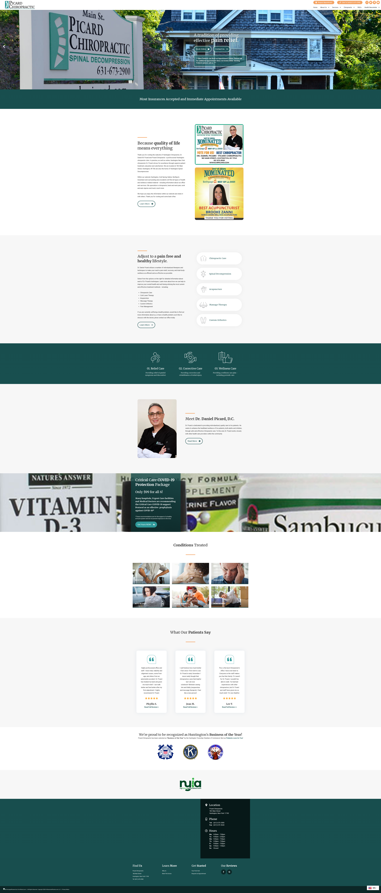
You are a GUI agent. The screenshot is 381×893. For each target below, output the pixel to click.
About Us (323, 7)
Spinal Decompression (220, 274)
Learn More (145, 204)
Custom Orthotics (217, 320)
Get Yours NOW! (144, 524)
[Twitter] (370, 2)
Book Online (201, 49)
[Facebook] (367, 2)
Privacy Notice (65, 889)
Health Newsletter (370, 7)
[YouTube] (378, 2)
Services (335, 7)
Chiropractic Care (217, 258)
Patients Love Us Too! (234, 738)
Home (315, 7)
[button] (4, 46)
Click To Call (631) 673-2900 (350, 2)
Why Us (164, 871)
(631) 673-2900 (218, 823)
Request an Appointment (199, 873)
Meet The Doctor (167, 873)
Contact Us (219, 49)
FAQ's (359, 7)
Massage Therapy (218, 304)
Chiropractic (348, 7)
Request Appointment (324, 2)
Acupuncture (215, 289)
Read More (192, 441)
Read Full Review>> (151, 707)
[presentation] (7, 889)
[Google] (374, 2)
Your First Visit (196, 871)
